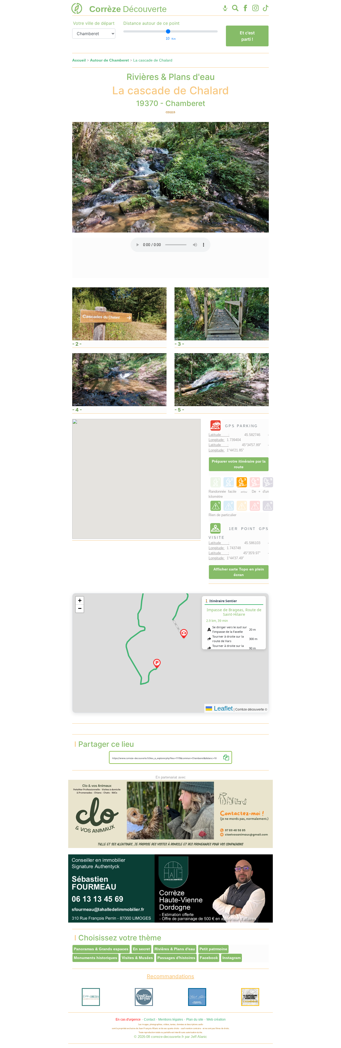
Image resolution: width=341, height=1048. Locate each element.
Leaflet (222, 708)
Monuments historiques (95, 958)
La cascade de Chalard (152, 60)
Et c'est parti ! (247, 36)
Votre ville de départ (94, 23)
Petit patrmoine (213, 949)
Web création (216, 1019)
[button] (156, 663)
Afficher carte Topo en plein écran (238, 572)
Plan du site (194, 1019)
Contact (149, 1019)
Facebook (209, 958)
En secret (141, 949)
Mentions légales (170, 1019)
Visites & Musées (137, 958)
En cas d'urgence (128, 1019)
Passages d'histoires (176, 958)
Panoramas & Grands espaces (101, 949)
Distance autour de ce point (151, 23)
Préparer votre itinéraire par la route (239, 464)
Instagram (231, 958)
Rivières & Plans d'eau (175, 949)
